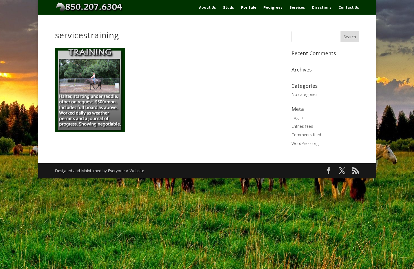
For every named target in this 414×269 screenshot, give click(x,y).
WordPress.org (305, 143)
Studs (228, 7)
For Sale (248, 7)
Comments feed (306, 134)
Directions (321, 7)
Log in (297, 117)
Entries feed (302, 126)
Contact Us (349, 7)
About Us (207, 7)
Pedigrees (272, 7)
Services (297, 7)
